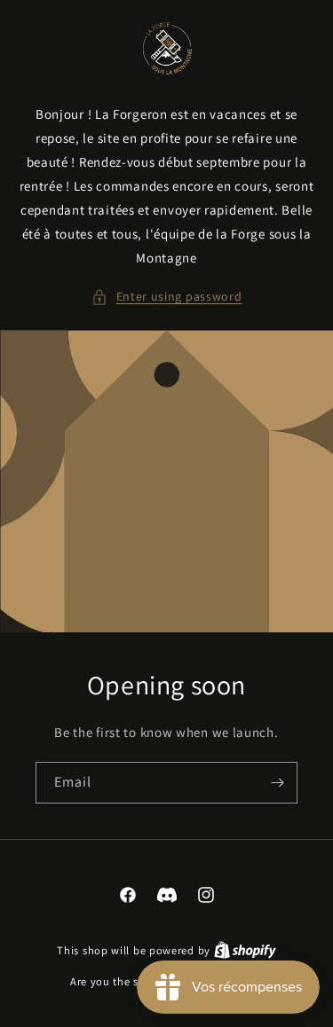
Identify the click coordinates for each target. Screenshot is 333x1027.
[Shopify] (245, 950)
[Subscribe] (277, 783)
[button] (166, 297)
